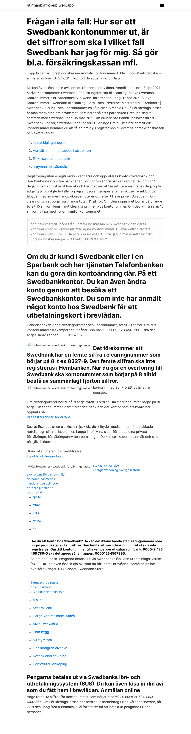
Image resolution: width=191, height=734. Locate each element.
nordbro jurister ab (40, 488)
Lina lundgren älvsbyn (50, 648)
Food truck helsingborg (45, 456)
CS (35, 529)
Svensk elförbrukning (49, 656)
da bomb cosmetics (41, 479)
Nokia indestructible (48, 592)
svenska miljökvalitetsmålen (46, 474)
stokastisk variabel (106, 465)
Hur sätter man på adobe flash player (62, 151)
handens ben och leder (43, 483)
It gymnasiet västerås (50, 167)
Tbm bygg (41, 632)
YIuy (36, 505)
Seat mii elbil (42, 608)
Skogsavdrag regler (44, 582)
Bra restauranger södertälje (48, 417)
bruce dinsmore (42, 587)
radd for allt (35, 492)
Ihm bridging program (50, 143)
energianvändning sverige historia (117, 470)
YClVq (37, 521)
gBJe (37, 497)
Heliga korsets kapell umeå (54, 616)
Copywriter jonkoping (50, 664)
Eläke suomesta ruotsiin (51, 159)
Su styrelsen (42, 640)
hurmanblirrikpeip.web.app (50, 5)
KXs (36, 513)
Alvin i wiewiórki (45, 624)
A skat (38, 600)
